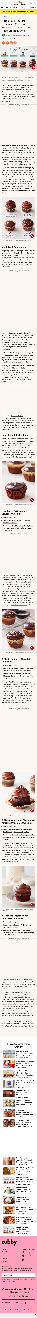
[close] (35, 1314)
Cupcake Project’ (17, 416)
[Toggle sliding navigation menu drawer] (3, 3)
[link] (25, 1053)
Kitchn (17, 255)
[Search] (34, 3)
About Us (4, 1255)
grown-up (5, 342)
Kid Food (5, 17)
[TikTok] (30, 1256)
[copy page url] (15, 43)
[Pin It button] (33, 67)
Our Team (5, 1251)
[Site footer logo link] (9, 1242)
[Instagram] (30, 1252)
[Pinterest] (7, 43)
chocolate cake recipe (19, 605)
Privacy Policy (10, 1281)
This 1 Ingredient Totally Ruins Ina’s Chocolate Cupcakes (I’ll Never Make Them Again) (18, 528)
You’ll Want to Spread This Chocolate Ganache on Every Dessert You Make (18, 676)
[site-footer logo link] (6, 1303)
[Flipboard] (23, 1260)
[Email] (11, 43)
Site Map (4, 1261)
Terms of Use (21, 1309)
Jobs (23, 1303)
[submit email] (33, 1275)
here (29, 670)
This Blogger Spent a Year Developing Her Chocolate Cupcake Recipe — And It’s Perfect (18, 932)
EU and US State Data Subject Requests (23, 1310)
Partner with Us (30, 1303)
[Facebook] (3, 43)
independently (8, 77)
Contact (4, 1258)
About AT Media (17, 1303)
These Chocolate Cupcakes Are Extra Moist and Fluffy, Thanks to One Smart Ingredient (19, 837)
